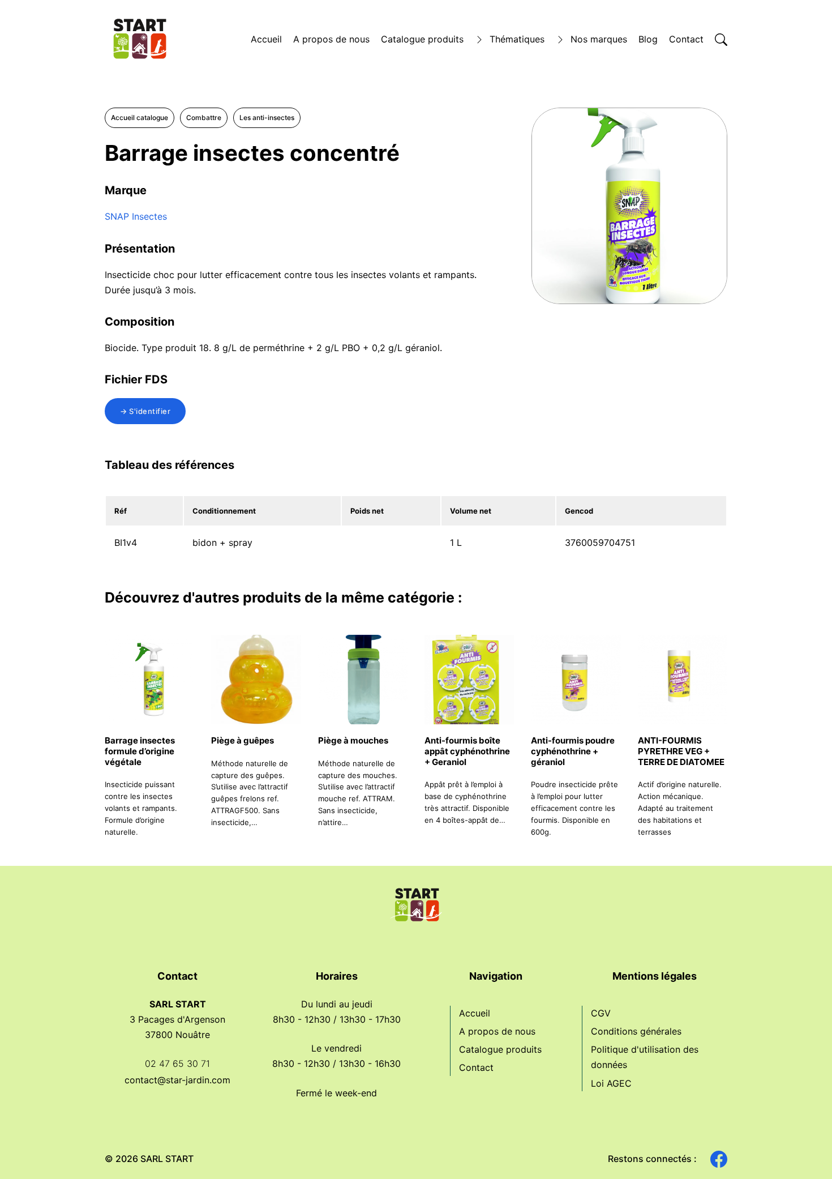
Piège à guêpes (242, 740)
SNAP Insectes (136, 216)
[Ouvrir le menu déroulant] (479, 40)
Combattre (203, 117)
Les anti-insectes (266, 117)
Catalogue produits (422, 39)
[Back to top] (804, 1151)
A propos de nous (331, 39)
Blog (648, 39)
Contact (686, 39)
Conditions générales (636, 1031)
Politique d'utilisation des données (644, 1057)
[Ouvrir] (721, 39)
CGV (601, 1013)
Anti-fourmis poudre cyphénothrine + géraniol (573, 751)
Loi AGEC (611, 1083)
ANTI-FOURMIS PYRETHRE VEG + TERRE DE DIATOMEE (681, 751)
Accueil (266, 39)
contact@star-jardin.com (177, 1080)
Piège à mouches (353, 740)
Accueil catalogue (139, 117)
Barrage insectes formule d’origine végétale (140, 751)
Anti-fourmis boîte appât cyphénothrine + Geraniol (467, 751)
